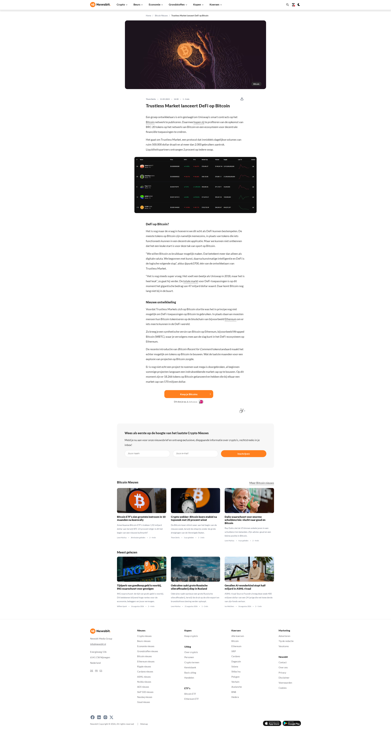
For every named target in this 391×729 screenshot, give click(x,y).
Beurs (136, 4)
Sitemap (144, 724)
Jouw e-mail (182, 453)
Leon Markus (122, 537)
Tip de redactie (286, 641)
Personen (189, 657)
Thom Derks (151, 99)
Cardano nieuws (145, 671)
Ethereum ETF (191, 699)
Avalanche (236, 687)
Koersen (214, 4)
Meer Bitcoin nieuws (261, 483)
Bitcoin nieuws (144, 656)
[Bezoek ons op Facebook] (92, 717)
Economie (154, 4)
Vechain (235, 682)
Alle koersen (237, 636)
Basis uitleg (190, 672)
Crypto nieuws (144, 636)
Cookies (283, 688)
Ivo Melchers (229, 606)
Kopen (197, 4)
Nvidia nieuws (144, 682)
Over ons (283, 667)
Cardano (235, 656)
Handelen (189, 677)
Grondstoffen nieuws (147, 651)
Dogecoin (236, 661)
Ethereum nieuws (146, 661)
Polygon (235, 676)
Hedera (235, 697)
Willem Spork (122, 606)
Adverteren (284, 636)
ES (101, 670)
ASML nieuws (144, 676)
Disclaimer (284, 677)
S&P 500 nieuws (145, 692)
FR (96, 670)
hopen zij (199, 122)
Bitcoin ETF (190, 694)
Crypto (121, 4)
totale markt (190, 281)
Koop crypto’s (191, 636)
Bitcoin (150, 122)
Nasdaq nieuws (144, 697)
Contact (283, 662)
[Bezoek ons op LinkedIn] (99, 717)
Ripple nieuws (144, 666)
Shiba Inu (236, 671)
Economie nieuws (145, 646)
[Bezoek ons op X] (111, 717)
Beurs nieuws (144, 641)
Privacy (282, 672)
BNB (233, 692)
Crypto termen (191, 662)
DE (91, 670)
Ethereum (230, 319)
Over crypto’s (191, 652)
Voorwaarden (285, 682)
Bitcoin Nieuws (161, 15)
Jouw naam (134, 453)
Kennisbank (190, 667)
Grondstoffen (177, 4)
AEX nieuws (143, 687)
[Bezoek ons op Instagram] (105, 717)
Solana (234, 666)
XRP (233, 651)
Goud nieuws (143, 702)
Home (148, 15)
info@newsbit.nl (98, 644)
